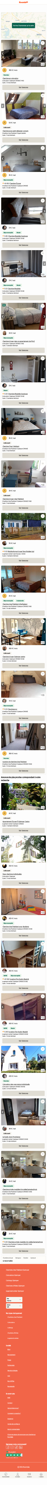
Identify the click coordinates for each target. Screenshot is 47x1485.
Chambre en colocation (10, 78)
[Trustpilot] (14, 1458)
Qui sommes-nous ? (13, 1408)
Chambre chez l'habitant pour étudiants (16, 926)
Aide (9, 1397)
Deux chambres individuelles (12, 874)
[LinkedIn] (20, 1447)
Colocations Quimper (13, 1275)
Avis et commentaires (14, 1429)
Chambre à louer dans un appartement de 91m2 (19, 341)
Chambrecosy (12, 709)
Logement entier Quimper (15, 1291)
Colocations (11, 1322)
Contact (10, 1403)
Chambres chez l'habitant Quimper (17, 1270)
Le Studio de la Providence (11, 1137)
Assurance (10, 1418)
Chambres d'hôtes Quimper (15, 1286)
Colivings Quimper (12, 1280)
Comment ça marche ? (14, 1413)
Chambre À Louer (15, 183)
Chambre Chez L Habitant (11, 446)
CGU (9, 1376)
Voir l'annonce (23, 87)
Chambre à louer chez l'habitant (13, 499)
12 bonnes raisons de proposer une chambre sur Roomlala (22, 1436)
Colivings (10, 1327)
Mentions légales (12, 1370)
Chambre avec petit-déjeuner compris (15, 131)
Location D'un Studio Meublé (19, 979)
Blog (9, 1349)
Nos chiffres (11, 1381)
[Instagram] (12, 1447)
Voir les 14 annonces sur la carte (23, 25)
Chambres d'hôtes (13, 1333)
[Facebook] (7, 1447)
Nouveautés (11, 1386)
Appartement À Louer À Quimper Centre (16, 821)
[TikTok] (16, 1447)
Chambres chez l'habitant (15, 1317)
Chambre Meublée (14, 289)
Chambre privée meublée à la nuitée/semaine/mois (20, 1189)
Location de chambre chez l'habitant (15, 762)
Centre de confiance (14, 1424)
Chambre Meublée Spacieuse (18, 236)
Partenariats (11, 1365)
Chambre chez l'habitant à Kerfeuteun (15, 604)
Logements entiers (13, 1338)
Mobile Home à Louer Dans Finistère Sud (21, 551)
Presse (9, 1360)
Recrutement (11, 1355)
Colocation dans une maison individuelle (16, 1084)
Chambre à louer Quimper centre (14, 657)
